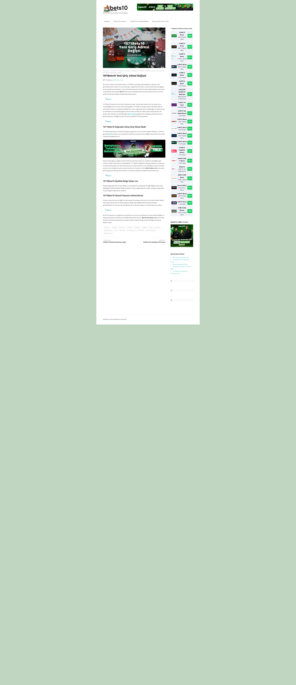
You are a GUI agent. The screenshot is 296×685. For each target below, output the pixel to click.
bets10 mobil (109, 73)
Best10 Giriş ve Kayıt (119, 21)
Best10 (153, 71)
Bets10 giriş (122, 230)
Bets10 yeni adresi (117, 73)
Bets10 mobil (132, 114)
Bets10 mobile (141, 230)
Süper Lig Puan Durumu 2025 (160, 21)
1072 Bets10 (127, 71)
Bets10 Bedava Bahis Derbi (180, 264)
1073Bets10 (148, 71)
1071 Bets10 (120, 71)
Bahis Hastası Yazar (117, 80)
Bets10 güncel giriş (131, 230)
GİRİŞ (189, 36)
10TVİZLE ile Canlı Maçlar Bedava (139, 21)
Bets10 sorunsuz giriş (150, 230)
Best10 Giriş (157, 227)
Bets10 (158, 71)
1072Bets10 (134, 71)
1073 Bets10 (141, 71)
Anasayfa (106, 21)
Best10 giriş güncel (108, 230)
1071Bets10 (114, 71)
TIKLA (189, 47)
